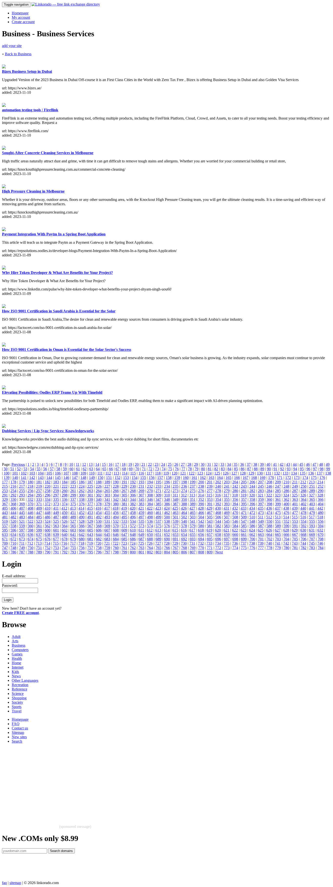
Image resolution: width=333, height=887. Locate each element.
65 (104, 469)
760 (116, 548)
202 (218, 482)
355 (227, 499)
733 (209, 543)
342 (116, 499)
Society (17, 702)
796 (99, 552)
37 (249, 464)
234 (167, 486)
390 (201, 504)
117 (149, 473)
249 (295, 486)
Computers (20, 650)
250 (303, 486)
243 (244, 486)
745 (312, 543)
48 (321, 464)
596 (13, 530)
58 (58, 469)
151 (109, 478)
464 (184, 513)
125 (217, 473)
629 (295, 530)
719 (90, 543)
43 (288, 464)
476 (286, 513)
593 (312, 526)
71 (144, 469)
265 (107, 491)
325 (295, 495)
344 (133, 499)
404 (320, 504)
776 (252, 548)
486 (47, 517)
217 (22, 486)
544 (218, 521)
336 (65, 499)
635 (22, 534)
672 (13, 539)
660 (235, 534)
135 (302, 473)
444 (13, 513)
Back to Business (18, 54)
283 (261, 491)
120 (174, 473)
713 (39, 543)
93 (289, 469)
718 (81, 543)
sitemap (15, 883)
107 (66, 473)
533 (124, 521)
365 (312, 499)
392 (218, 504)
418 (115, 508)
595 (5, 530)
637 (39, 534)
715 (56, 543)
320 (252, 495)
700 (252, 539)
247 (278, 486)
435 (261, 508)
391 (210, 504)
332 (30, 499)
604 (82, 530)
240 (218, 486)
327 (312, 495)
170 (271, 478)
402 (303, 504)
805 (175, 552)
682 (99, 539)
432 (235, 508)
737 (243, 543)
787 (22, 552)
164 (220, 478)
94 (295, 469)
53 (25, 469)
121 (183, 473)
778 (269, 548)
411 (56, 508)
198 (184, 482)
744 (303, 543)
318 (235, 495)
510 (252, 517)
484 (30, 517)
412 (64, 508)
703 (278, 539)
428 (201, 508)
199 (193, 482)
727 (158, 543)
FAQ (16, 724)
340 (99, 499)
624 (252, 530)
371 (39, 504)
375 (73, 504)
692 (184, 539)
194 (150, 482)
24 (163, 464)
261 (73, 491)
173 (297, 478)
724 (133, 543)
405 (5, 508)
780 (286, 548)
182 (47, 482)
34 (229, 464)
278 (218, 491)
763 (141, 548)
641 (73, 534)
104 (41, 473)
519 (5, 521)
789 (39, 552)
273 (175, 491)
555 (312, 521)
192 (133, 482)
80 (203, 469)
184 (65, 482)
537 (158, 521)
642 (82, 534)
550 (269, 521)
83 (223, 469)
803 (158, 552)
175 (314, 478)
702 (269, 539)
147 (75, 478)
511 (261, 517)
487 (56, 517)
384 (150, 504)
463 (175, 513)
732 (201, 543)
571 (124, 526)
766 (167, 548)
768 (184, 548)
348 (167, 499)
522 (30, 521)
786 (13, 552)
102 (24, 473)
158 (169, 478)
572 (133, 526)
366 (320, 499)
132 (277, 473)
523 (39, 521)
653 (175, 534)
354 (218, 499)
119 (166, 473)
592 (303, 526)
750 (30, 548)
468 (218, 513)
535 (141, 521)
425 (175, 508)
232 (150, 486)
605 (90, 530)
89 (262, 469)
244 (252, 486)
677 (56, 539)
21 (143, 464)
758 (99, 548)
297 (56, 495)
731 (192, 543)
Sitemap (18, 732)
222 (65, 486)
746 (320, 543)
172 (288, 478)
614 (167, 530)
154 (134, 478)
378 (99, 504)
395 (244, 504)
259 (56, 491)
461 (158, 513)
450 (65, 513)
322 (269, 495)
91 (275, 469)
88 (256, 469)
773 (227, 548)
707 (312, 539)
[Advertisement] (148, 781)
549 (261, 521)
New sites (19, 737)
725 (141, 543)
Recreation (20, 685)
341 (107, 499)
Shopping (19, 698)
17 (117, 464)
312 (184, 495)
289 (312, 491)
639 (56, 534)
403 (312, 504)
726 (150, 543)
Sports (16, 707)
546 (235, 521)
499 (158, 517)
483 (22, 517)
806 (184, 552)
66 (111, 469)
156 (152, 478)
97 (315, 469)
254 (13, 491)
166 (237, 478)
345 (141, 499)
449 (56, 513)
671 (5, 539)
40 (268, 464)
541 (193, 521)
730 (184, 543)
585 (244, 526)
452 (82, 513)
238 (201, 486)
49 (328, 464)
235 (175, 486)
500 (167, 517)
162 (203, 478)
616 (184, 530)
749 (22, 548)
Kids (15, 672)
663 (261, 534)
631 (312, 530)
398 (269, 504)
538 (167, 521)
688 (150, 539)
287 (295, 491)
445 (22, 513)
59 (65, 469)
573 (141, 526)
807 (193, 552)
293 (22, 495)
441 (312, 508)
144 (49, 478)
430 (218, 508)
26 (176, 464)
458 (133, 513)
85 (236, 469)
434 (252, 508)
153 (126, 478)
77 (183, 469)
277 (210, 491)
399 (278, 504)
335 (56, 499)
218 (30, 486)
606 (99, 530)
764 (150, 548)
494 (116, 517)
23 (156, 464)
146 (66, 478)
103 (32, 473)
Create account (23, 22)
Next (219, 552)
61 (78, 469)
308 (150, 495)
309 (158, 495)
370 (30, 504)
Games (17, 654)
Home (16, 663)
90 (269, 469)
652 (167, 534)
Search (17, 741)
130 (260, 473)
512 (269, 517)
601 (56, 530)
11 (77, 464)
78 (190, 469)
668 (303, 534)
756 (82, 548)
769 (193, 548)
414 (81, 508)
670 (320, 534)
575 (158, 526)
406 (13, 508)
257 (39, 491)
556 (320, 521)
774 (235, 548)
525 (56, 521)
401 (295, 504)
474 (269, 513)
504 (201, 517)
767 (175, 548)
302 (99, 495)
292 (13, 495)
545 (227, 521)
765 (158, 548)
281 (244, 491)
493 (107, 517)
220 (47, 486)
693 (193, 539)
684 (116, 539)
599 (39, 530)
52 (19, 469)
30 (203, 464)
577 (175, 526)
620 (218, 530)
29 (196, 464)
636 (30, 534)
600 (47, 530)
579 (193, 526)
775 (244, 548)
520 (13, 521)
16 (110, 464)
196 (167, 482)
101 (15, 473)
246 (269, 486)
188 (99, 482)
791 (56, 552)
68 (124, 469)
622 (235, 530)
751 (39, 548)
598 (30, 530)
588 (269, 526)
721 (107, 543)
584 (235, 526)
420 (133, 508)
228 (116, 486)
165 (228, 478)
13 (91, 464)
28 (189, 464)
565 (73, 526)
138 (328, 473)
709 (5, 543)
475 (278, 513)
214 (320, 482)
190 (116, 482)
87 (249, 469)
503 (193, 517)
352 (201, 499)
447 (39, 513)
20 (137, 464)
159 (177, 478)
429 (209, 508)
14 (97, 464)
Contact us (20, 728)
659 (227, 534)
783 (312, 548)
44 (295, 464)
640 (65, 534)
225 (90, 486)
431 (226, 508)
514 (286, 517)
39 (262, 464)
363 (295, 499)
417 (107, 508)
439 (295, 508)
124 (209, 473)
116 (141, 473)
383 (141, 504)
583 (227, 526)
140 (15, 478)
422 (150, 508)
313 (192, 495)
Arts (15, 641)
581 (210, 526)
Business (18, 645)
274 (184, 491)
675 (39, 539)
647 (124, 534)
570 (116, 526)
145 (58, 478)
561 (39, 526)
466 (201, 513)
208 (269, 482)
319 (243, 495)
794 (82, 552)
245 (261, 486)
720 (98, 543)
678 (65, 539)
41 (275, 464)
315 (209, 495)
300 (82, 495)
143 (41, 478)
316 (218, 495)
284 (269, 491)
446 (30, 513)
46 (308, 464)
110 (92, 473)
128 (243, 473)
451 (73, 513)
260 (65, 491)
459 (141, 513)
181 (39, 482)
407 (22, 508)
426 (184, 508)
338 (82, 499)
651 (158, 534)
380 (116, 504)
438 (286, 508)
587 (261, 526)
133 (285, 473)
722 (115, 543)
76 (177, 469)
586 (252, 526)
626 (269, 530)
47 (314, 464)
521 (22, 521)
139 (7, 478)
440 (303, 508)
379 (107, 504)
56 (45, 469)
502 (184, 517)
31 (209, 464)
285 (278, 491)
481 (5, 517)
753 (56, 548)
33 (222, 464)
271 (158, 491)
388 (184, 504)
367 (5, 504)
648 (133, 534)
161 (194, 478)
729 (175, 543)
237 (193, 486)
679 (73, 539)
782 (303, 548)
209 (278, 482)
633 (5, 534)
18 (124, 464)
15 (104, 464)
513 (278, 517)
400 (286, 504)
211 (295, 482)
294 (30, 495)
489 (73, 517)
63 (91, 469)
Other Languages (25, 680)
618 (201, 530)
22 (150, 464)
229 (124, 486)
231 (141, 486)
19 (130, 464)
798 (116, 552)
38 (255, 464)
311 (175, 495)
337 (73, 499)
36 (242, 464)
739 (261, 543)
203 (227, 482)
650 (150, 534)
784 (320, 548)
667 (295, 534)
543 (210, 521)
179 (22, 482)
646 (116, 534)
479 (312, 513)
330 (13, 499)
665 (278, 534)
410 (47, 508)
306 (133, 495)
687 (141, 539)
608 (116, 530)
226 (99, 486)
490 (82, 517)
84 (229, 469)
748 (13, 548)
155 (143, 478)
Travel (16, 711)
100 (7, 473)
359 (261, 499)
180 (30, 482)
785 (5, 552)
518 (320, 517)
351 (193, 499)
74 (164, 469)
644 (99, 534)
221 (56, 486)
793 (73, 552)
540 (184, 521)
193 (141, 482)
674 (30, 539)
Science (18, 693)
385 (158, 504)
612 (150, 530)
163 (211, 478)
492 (99, 517)
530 (99, 521)
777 (261, 548)
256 (30, 491)
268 (133, 491)
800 (133, 552)
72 (150, 469)
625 (261, 530)
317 (226, 495)
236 (184, 486)
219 (39, 486)
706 (303, 539)
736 (235, 543)
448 (47, 513)
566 (82, 526)
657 (210, 534)
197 (175, 482)
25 (170, 464)
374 (65, 504)
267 (124, 491)
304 (116, 495)
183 (56, 482)
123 (200, 473)
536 (150, 521)
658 (218, 534)
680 (82, 539)
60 (71, 469)
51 (12, 469)
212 (303, 482)
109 (83, 473)
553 (295, 521)
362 (286, 499)
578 (184, 526)
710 (13, 543)
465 (193, 513)
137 (320, 473)
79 (196, 469)
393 (227, 504)
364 (303, 499)
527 (73, 521)
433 (243, 508)
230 (133, 486)
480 (320, 513)
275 (193, 491)
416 (98, 508)
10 (71, 464)
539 (175, 521)
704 (286, 539)
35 (235, 464)
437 (278, 508)
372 (47, 504)
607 (107, 530)
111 (100, 473)
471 (244, 513)
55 (38, 469)
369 (22, 504)
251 (312, 486)
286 (286, 491)
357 (244, 499)
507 (227, 517)
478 (303, 513)
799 (124, 552)
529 (90, 521)
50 (6, 469)
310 (167, 495)
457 (124, 513)
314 (201, 495)
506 (218, 517)
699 (244, 539)
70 (137, 469)
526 (65, 521)
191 (124, 482)
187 (90, 482)
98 (321, 469)
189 (107, 482)
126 (226, 473)
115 (133, 473)
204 (235, 482)
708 (320, 539)
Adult (16, 637)
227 (107, 486)
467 (210, 513)
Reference (19, 689)
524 (47, 521)
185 (73, 482)
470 (235, 513)
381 (124, 504)
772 (218, 548)
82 (216, 469)
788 (30, 552)
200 (201, 482)
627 (278, 530)
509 (244, 517)
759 (107, 548)
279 (227, 491)
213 (312, 482)
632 (320, 530)
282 (252, 491)
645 (107, 534)
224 (82, 486)
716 (64, 543)
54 (32, 469)
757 (90, 548)
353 (210, 499)
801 (141, 552)
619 (209, 530)
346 (150, 499)
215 (5, 486)
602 (65, 530)
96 (308, 469)
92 (282, 469)
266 (116, 491)
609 (124, 530)
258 (47, 491)
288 (303, 491)
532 (116, 521)
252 (320, 486)
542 (201, 521)
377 (90, 504)
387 (175, 504)
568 (99, 526)
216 (13, 486)
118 (158, 473)
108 (75, 473)
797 (107, 552)
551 (278, 521)
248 (286, 486)
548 (252, 521)
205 (244, 482)
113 (116, 473)
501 (175, 517)
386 (167, 504)
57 (52, 469)
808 (201, 552)
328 (320, 495)
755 (73, 548)
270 (150, 491)
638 (47, 534)
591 (295, 526)
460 (150, 513)
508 (235, 517)
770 (201, 548)
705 (295, 539)
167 (245, 478)
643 (90, 534)
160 (186, 478)
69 (131, 469)
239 (210, 486)
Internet (17, 667)
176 (322, 478)
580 (201, 526)
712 (30, 543)
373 (56, 504)
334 (47, 499)
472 (252, 513)
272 (167, 491)
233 (158, 486)
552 (286, 521)
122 (192, 473)
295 (39, 495)
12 (84, 464)
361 (278, 499)
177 (5, 482)
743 (295, 543)
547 (244, 521)
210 (286, 482)
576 (167, 526)
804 (167, 552)
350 (184, 499)
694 (201, 539)
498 (150, 517)
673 (22, 539)
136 (311, 473)
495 (124, 517)
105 (49, 473)
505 (210, 517)
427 (192, 508)
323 (278, 495)
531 (107, 521)
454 (99, 513)
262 (82, 491)
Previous (18, 464)
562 (47, 526)
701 (261, 539)
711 (22, 543)
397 (261, 504)
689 (158, 539)
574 (150, 526)
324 (286, 495)
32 (216, 464)
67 (117, 469)
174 (305, 478)
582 (218, 526)
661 (244, 534)
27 (183, 464)
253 (5, 491)
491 (90, 517)
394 (235, 504)
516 (303, 517)
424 (167, 508)
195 (158, 482)
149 (92, 478)
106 (58, 473)
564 (65, 526)
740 (269, 543)
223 (73, 486)
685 (124, 539)
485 (39, 517)
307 (141, 495)
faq (4, 883)
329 (5, 499)
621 (226, 530)
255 (22, 491)
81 (210, 469)
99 (328, 469)
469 (227, 513)
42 (282, 464)
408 (30, 508)
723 (124, 543)
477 (295, 513)
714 (47, 543)
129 (251, 473)
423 (158, 508)
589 (278, 526)
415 (90, 508)
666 (286, 534)
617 (192, 530)
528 (82, 521)
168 (254, 478)
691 (175, 539)
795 (90, 552)
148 (83, 478)
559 (22, 526)
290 (320, 491)
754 (65, 548)
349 (175, 499)
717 (73, 543)
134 (294, 473)
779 (278, 548)
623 (243, 530)
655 (193, 534)
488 (65, 517)
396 (252, 504)
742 (286, 543)
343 (124, 499)
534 (133, 521)
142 (32, 478)
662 (252, 534)
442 (320, 508)
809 (210, 552)
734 (218, 543)
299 (73, 495)
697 (227, 539)
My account (21, 17)
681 (90, 539)
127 (234, 473)
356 (235, 499)
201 (210, 482)
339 (90, 499)
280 (235, 491)
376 (82, 504)
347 (158, 499)
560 (30, 526)
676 (47, 539)
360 (269, 499)
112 (108, 473)
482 (13, 517)
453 (90, 513)
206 (252, 482)
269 (141, 491)
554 (303, 521)
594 (320, 526)
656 (201, 534)
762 (133, 548)
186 (82, 482)
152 (117, 478)
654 (184, 534)
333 (39, 499)
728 (167, 543)
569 (107, 526)
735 (226, 543)
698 (235, 539)
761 (124, 548)
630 (303, 530)
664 (269, 534)
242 (235, 486)
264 (99, 491)
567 (90, 526)
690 (167, 539)
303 (107, 495)
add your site (12, 46)
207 (261, 482)
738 (252, 543)
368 (13, 504)
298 (65, 495)
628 (286, 530)
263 (90, 491)
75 (170, 469)
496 (133, 517)
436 (269, 508)
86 (243, 469)
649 (141, 534)
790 (47, 552)
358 (252, 499)
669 (312, 534)
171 (280, 478)
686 (133, 539)
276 (201, 491)
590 (286, 526)
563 (56, 526)
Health (17, 658)
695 (210, 539)
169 (262, 478)
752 (47, 548)
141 (24, 478)
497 (141, 517)
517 (312, 517)
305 (124, 495)
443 (5, 513)
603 (73, 530)
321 (261, 495)
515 (295, 517)
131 (268, 473)
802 (150, 552)
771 (210, 548)
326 (303, 495)
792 (65, 552)
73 (157, 469)
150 (100, 478)
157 (160, 478)
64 (98, 469)
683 (107, 539)
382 (133, 504)
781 (295, 548)
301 (90, 495)
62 (85, 469)
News (16, 676)
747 (5, 548)
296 (47, 495)
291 (5, 495)
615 (175, 530)
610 (133, 530)
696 (218, 539)
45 (301, 464)
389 (193, 504)
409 (39, 508)
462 (167, 513)
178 (13, 482)
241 (227, 486)
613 (158, 530)
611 (141, 530)
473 (261, 513)
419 (124, 508)
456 (116, 513)
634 (13, 534)
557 (5, 526)
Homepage (20, 13)
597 (22, 530)
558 (13, 526)
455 (107, 513)
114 (124, 473)
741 (278, 543)
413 (73, 508)
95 (302, 469)
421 (141, 508)
